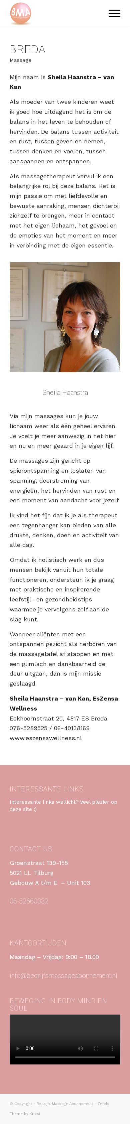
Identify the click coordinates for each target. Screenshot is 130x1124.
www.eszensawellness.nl (46, 737)
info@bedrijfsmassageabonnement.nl (63, 976)
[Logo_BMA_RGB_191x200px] (54, 13)
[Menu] (111, 13)
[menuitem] (111, 13)
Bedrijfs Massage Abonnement (65, 1104)
